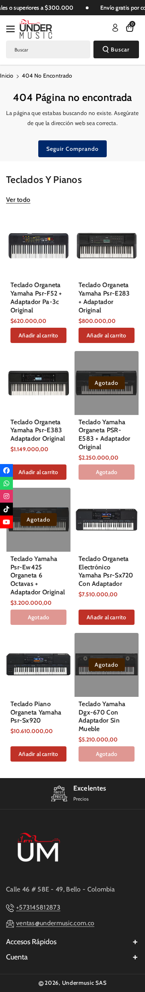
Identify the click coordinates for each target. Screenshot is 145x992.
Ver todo (18, 199)
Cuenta (17, 957)
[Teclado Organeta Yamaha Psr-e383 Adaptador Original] (38, 383)
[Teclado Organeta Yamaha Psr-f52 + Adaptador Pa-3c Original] (38, 246)
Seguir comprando (72, 148)
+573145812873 (38, 907)
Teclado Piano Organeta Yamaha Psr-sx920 (36, 712)
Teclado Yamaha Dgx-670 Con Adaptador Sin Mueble (102, 716)
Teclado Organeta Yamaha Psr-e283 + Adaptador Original (104, 297)
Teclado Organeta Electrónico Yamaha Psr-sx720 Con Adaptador (106, 571)
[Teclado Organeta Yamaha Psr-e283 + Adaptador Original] (107, 246)
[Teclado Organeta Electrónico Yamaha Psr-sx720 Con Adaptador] (107, 520)
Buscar (120, 49)
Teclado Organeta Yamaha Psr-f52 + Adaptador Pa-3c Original (36, 297)
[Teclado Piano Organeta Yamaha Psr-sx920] (38, 665)
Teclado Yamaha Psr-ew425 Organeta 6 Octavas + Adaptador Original (37, 575)
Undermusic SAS (84, 982)
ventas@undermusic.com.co (55, 923)
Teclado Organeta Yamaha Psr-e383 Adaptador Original (37, 430)
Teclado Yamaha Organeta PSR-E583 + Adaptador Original (104, 434)
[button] (13, 29)
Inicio (7, 75)
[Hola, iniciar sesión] (115, 28)
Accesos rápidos (31, 941)
